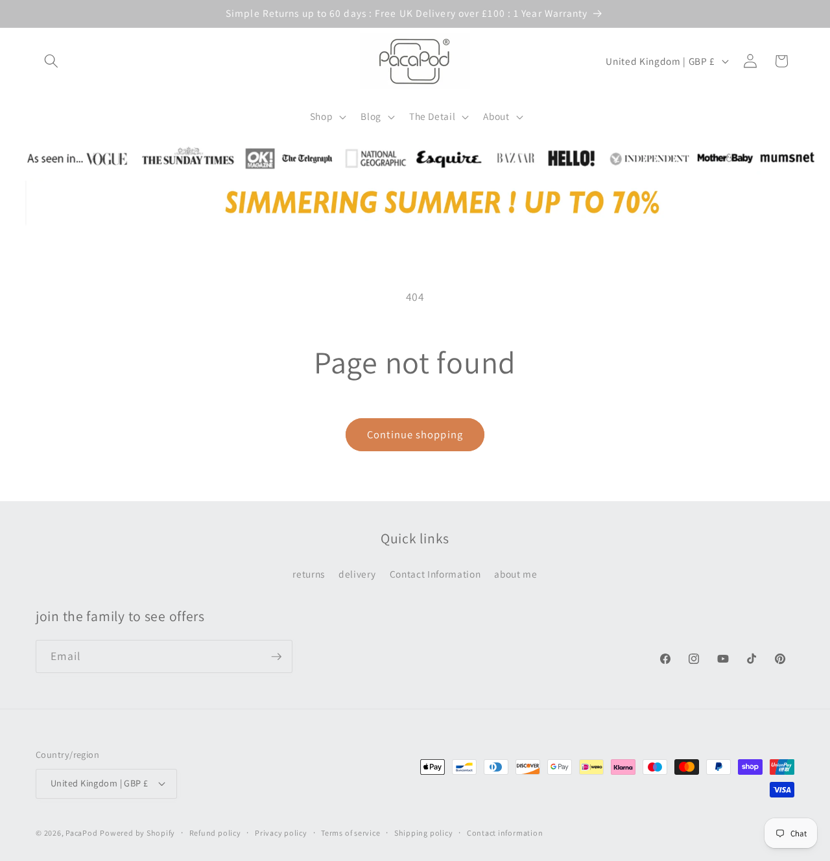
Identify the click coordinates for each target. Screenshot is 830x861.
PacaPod (81, 833)
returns (308, 573)
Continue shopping (415, 434)
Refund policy (215, 833)
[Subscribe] (276, 657)
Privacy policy (281, 833)
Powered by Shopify (137, 833)
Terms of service (350, 833)
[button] (51, 61)
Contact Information (435, 573)
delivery (356, 573)
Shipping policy (423, 833)
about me (515, 573)
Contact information (505, 833)
